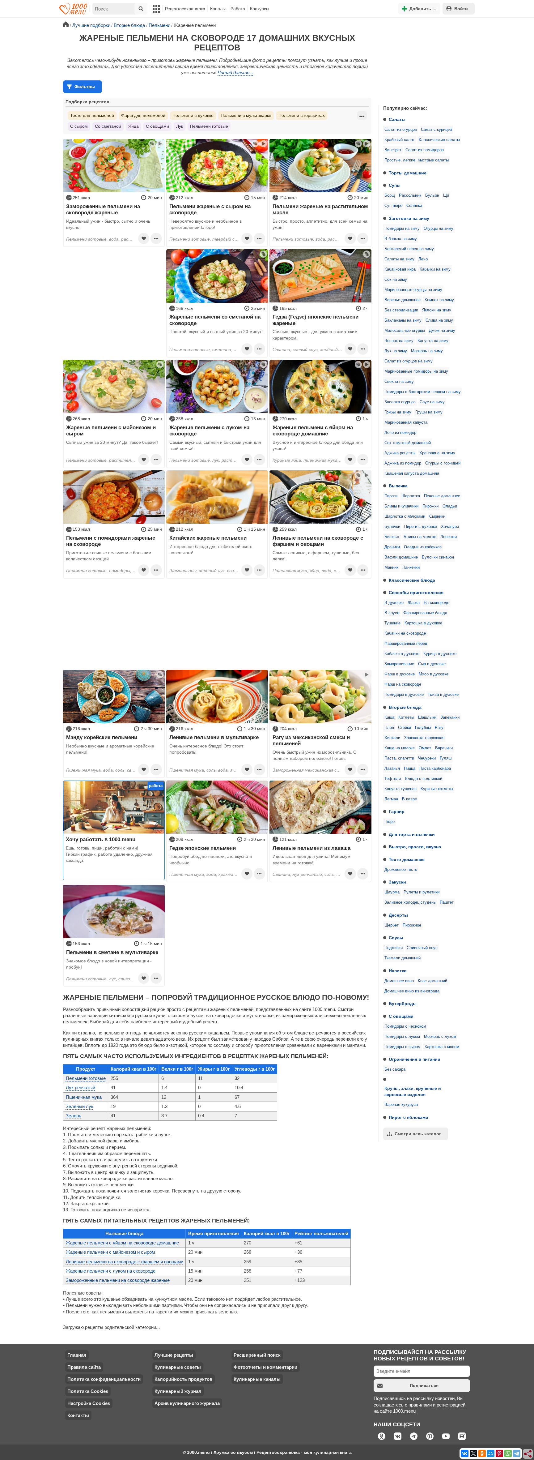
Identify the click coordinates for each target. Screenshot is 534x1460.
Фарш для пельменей (143, 115)
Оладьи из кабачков (423, 547)
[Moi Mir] (490, 1453)
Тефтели (392, 779)
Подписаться (424, 1385)
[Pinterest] (499, 1453)
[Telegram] (516, 1453)
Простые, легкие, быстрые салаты (416, 160)
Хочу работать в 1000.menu (100, 839)
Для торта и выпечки (412, 834)
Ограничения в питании (414, 1059)
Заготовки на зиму (409, 218)
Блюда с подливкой (423, 779)
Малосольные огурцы (404, 330)
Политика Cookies (87, 1391)
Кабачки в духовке (401, 654)
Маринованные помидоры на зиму (416, 371)
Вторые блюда (405, 707)
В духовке (394, 603)
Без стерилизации (401, 310)
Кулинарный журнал (178, 1391)
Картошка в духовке (423, 623)
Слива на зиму (439, 320)
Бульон (432, 195)
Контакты (78, 1415)
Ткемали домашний (402, 958)
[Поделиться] (528, 1454)
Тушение (392, 623)
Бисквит (392, 537)
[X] (473, 1453)
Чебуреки (427, 758)
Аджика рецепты (399, 453)
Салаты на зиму (399, 259)
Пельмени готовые (209, 126)
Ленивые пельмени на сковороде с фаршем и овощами (124, 1261)
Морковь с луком (440, 1036)
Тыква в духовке (443, 694)
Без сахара (394, 1069)
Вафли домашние (401, 557)
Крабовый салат (399, 140)
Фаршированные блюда (425, 613)
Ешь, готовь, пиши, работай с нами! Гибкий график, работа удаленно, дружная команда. (109, 854)
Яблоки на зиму (436, 310)
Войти (461, 8)
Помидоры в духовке (404, 694)
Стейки (404, 728)
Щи (446, 195)
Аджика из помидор (402, 463)
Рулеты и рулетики (421, 892)
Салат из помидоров (424, 150)
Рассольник (410, 195)
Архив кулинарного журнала (187, 1403)
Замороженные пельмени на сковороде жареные (118, 1280)
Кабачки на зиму (435, 269)
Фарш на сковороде (402, 684)
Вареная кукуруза (401, 1104)
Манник (391, 567)
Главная (76, 1355)
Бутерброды (403, 1003)
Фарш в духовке (399, 674)
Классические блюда (412, 580)
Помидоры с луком (402, 1036)
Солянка (414, 205)
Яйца (133, 126)
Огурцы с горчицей (442, 463)
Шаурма (392, 892)
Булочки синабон (438, 557)
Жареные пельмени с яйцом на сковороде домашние (122, 1242)
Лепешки (448, 537)
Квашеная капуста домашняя (411, 473)
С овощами (401, 1016)
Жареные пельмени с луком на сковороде (110, 1271)
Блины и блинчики (401, 506)
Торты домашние (407, 172)
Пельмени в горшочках (301, 115)
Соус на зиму (432, 402)
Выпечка (398, 485)
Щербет (391, 925)
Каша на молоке (399, 748)
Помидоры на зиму (402, 228)
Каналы (218, 8)
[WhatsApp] (508, 1453)
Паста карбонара (435, 768)
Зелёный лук (79, 1106)
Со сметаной (108, 126)
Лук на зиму (395, 351)
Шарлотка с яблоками (404, 516)
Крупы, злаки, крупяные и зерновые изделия (412, 1091)
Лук (179, 126)
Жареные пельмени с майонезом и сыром (110, 1252)
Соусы (396, 937)
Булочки (392, 526)
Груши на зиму (429, 412)
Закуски (397, 882)
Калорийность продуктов (183, 1379)
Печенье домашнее (442, 496)
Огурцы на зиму (438, 228)
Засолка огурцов (400, 402)
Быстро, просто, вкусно (415, 846)
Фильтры (84, 86)
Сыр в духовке (432, 664)
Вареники (444, 748)
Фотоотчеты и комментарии (265, 1367)
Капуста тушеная (400, 789)
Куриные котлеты (437, 789)
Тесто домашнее (407, 859)
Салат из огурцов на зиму (408, 361)
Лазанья (392, 768)
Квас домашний (432, 981)
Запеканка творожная (424, 738)
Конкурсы (259, 8)
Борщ (389, 195)
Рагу (439, 728)
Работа (238, 8)
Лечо (423, 259)
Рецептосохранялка (185, 8)
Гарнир (397, 811)
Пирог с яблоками (408, 1117)
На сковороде (436, 603)
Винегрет (392, 150)
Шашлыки (427, 717)
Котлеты (406, 717)
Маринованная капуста (405, 422)
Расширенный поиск (257, 1355)
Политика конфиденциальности (104, 1379)
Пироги (390, 496)
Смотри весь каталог (418, 1133)
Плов (389, 728)
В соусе (391, 613)
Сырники (437, 516)
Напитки (398, 970)
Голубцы (423, 728)
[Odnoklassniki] (482, 1453)
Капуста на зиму (432, 341)
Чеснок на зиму (398, 341)
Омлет (425, 748)
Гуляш (445, 758)
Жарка (414, 603)
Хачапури (450, 526)
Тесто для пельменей (92, 115)
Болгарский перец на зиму (409, 249)
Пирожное (412, 925)
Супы (394, 185)
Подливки (393, 948)
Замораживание (399, 664)
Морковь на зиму (427, 351)
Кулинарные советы (178, 1367)
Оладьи (450, 506)
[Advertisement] (424, 60)
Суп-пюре (393, 205)
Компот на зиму (439, 300)
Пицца (409, 768)
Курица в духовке (439, 654)
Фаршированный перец (405, 643)
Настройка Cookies (88, 1403)
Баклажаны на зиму (403, 320)
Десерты (398, 915)
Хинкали (392, 738)
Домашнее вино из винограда (411, 991)
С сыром (79, 126)
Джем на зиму (442, 330)
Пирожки (430, 506)
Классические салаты (439, 140)
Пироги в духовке (420, 526)
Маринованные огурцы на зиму (413, 290)
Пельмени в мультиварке (246, 115)
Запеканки (450, 717)
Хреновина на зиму (437, 453)
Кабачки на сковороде (405, 633)
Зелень (73, 1115)
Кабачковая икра (400, 269)
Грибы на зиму (397, 412)
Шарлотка (410, 496)
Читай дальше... (235, 72)
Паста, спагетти (399, 758)
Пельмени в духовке (193, 115)
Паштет (447, 902)
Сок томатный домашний (407, 443)
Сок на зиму (395, 279)
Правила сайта (84, 1367)
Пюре (389, 822)
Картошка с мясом (442, 1047)
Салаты (397, 119)
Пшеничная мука (84, 1097)
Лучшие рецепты (174, 1355)
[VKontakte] (464, 1453)
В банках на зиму (400, 239)
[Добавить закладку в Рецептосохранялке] (143, 238)
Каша (389, 717)
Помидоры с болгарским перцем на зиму (422, 392)
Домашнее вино (399, 981)
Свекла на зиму (399, 381)
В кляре (409, 799)
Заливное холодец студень (410, 902)
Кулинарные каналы (257, 1379)
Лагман (391, 799)
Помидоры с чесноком (405, 1026)
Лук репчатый (80, 1087)
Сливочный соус (422, 948)
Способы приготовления (416, 592)
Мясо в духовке (433, 674)
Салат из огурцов (400, 129)
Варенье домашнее (402, 300)
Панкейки (411, 567)
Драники (392, 547)
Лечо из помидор (400, 432)
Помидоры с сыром (402, 1047)
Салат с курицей (436, 129)
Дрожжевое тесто (400, 869)
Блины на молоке (420, 537)
